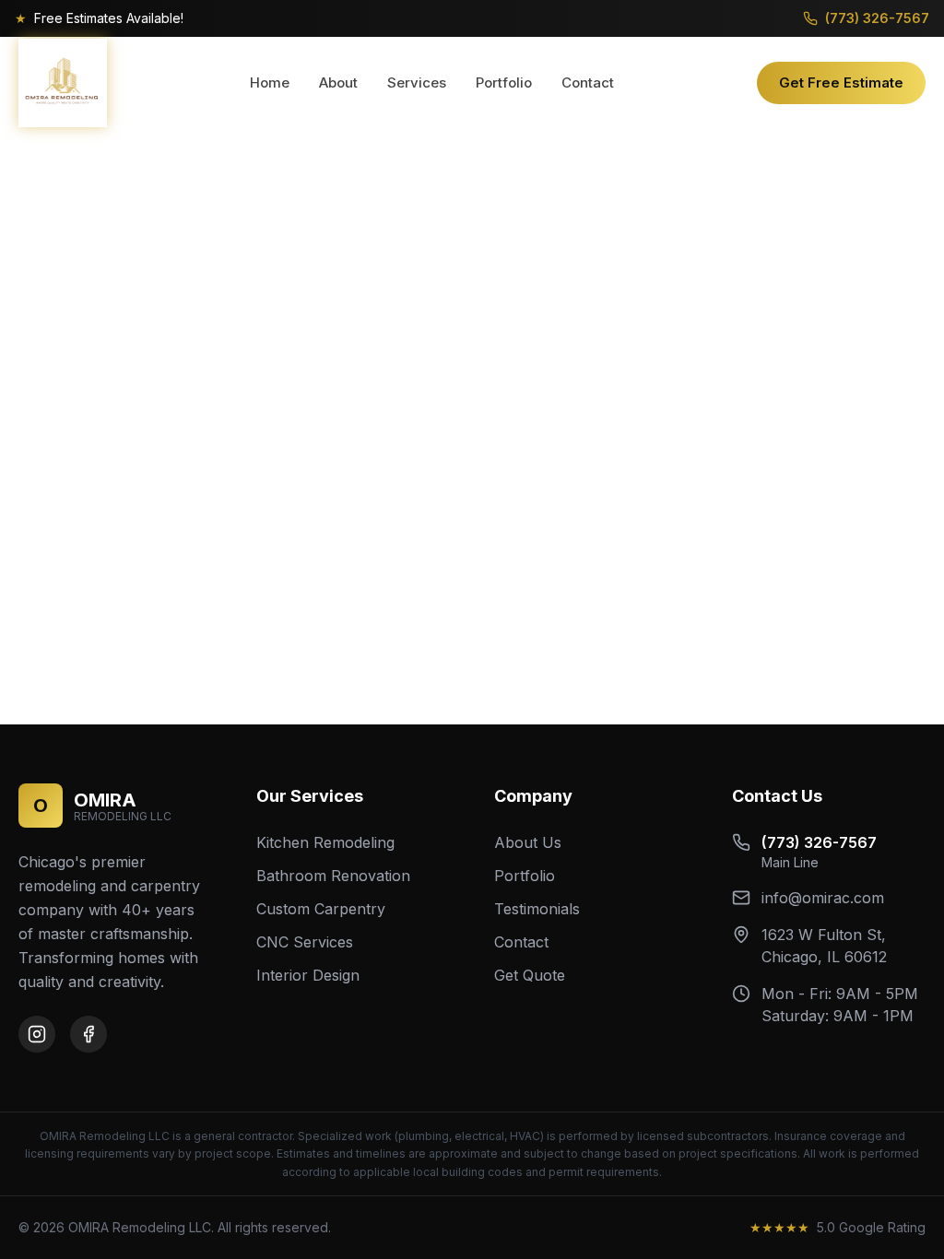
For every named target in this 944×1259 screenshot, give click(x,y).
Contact (587, 82)
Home (269, 82)
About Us (527, 842)
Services (416, 82)
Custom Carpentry (320, 909)
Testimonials (537, 909)
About (338, 82)
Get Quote (529, 975)
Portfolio (504, 82)
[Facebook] (88, 1034)
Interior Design (308, 975)
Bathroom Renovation (333, 875)
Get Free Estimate (841, 82)
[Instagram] (36, 1034)
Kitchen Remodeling (325, 842)
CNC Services (304, 942)
